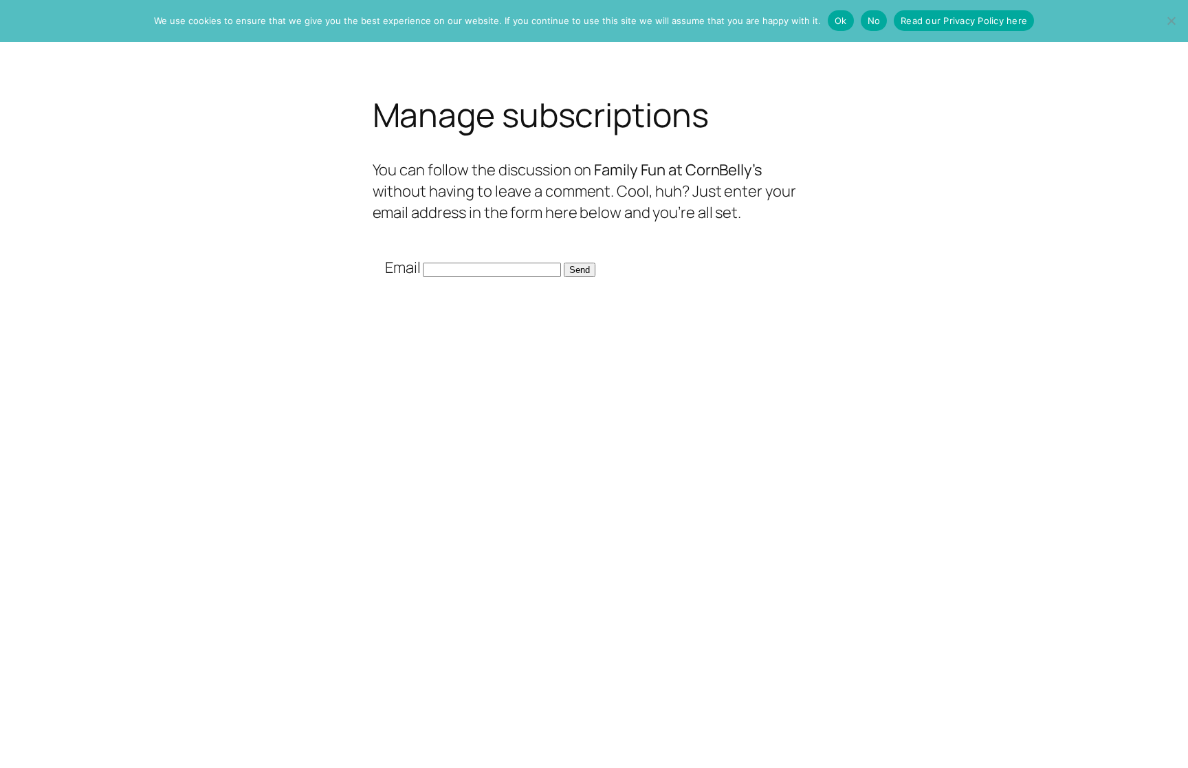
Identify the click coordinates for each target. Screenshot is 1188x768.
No (874, 20)
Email (403, 267)
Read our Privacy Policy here (964, 20)
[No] (1171, 21)
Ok (841, 20)
